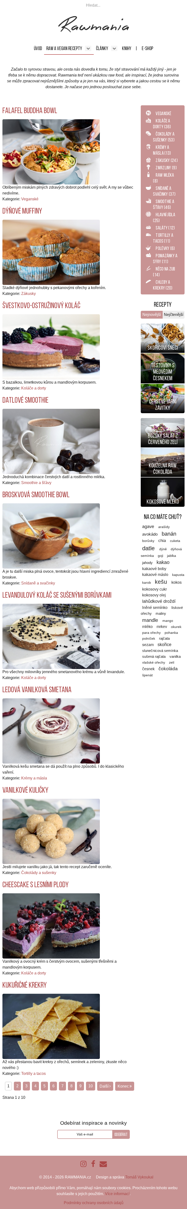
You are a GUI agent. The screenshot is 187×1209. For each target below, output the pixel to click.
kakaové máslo (155, 574)
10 (90, 1086)
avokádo (150, 534)
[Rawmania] (93, 31)
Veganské (29, 199)
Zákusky (28, 293)
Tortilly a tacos (33, 1073)
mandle (150, 620)
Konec (123, 1086)
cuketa (175, 541)
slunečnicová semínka (160, 650)
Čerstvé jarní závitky (163, 404)
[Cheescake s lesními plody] (51, 926)
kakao (163, 562)
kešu (161, 582)
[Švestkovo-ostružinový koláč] (51, 347)
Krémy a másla (34, 778)
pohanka (171, 633)
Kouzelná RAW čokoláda (163, 468)
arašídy (164, 527)
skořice (164, 644)
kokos (176, 582)
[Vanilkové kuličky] (51, 831)
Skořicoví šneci (163, 348)
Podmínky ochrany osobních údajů (93, 1203)
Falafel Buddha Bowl (29, 110)
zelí (171, 662)
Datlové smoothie (25, 400)
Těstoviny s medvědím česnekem (163, 371)
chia (162, 540)
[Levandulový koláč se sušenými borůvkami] (51, 636)
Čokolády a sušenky (38, 873)
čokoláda (168, 668)
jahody (148, 563)
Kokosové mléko (163, 501)
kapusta (178, 575)
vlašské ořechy (154, 662)
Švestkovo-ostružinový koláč (41, 305)
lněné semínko (155, 607)
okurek (176, 627)
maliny (161, 613)
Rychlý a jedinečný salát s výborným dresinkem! (162, 427)
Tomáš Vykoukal (139, 1177)
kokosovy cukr (154, 589)
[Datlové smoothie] (51, 441)
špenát (147, 675)
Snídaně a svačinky (38, 583)
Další (104, 1086)
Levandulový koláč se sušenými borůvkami (57, 595)
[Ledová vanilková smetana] (51, 731)
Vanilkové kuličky (25, 790)
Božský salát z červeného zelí (163, 438)
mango (167, 621)
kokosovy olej (154, 595)
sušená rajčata (154, 656)
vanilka (175, 656)
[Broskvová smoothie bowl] (51, 536)
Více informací (117, 1194)
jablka (171, 556)
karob (147, 582)
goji (161, 556)
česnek (149, 669)
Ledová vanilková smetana (37, 689)
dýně (163, 549)
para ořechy (152, 633)
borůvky (148, 541)
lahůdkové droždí (159, 601)
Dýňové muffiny (22, 211)
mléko (148, 627)
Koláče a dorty (33, 388)
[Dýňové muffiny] (51, 252)
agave (148, 526)
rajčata (164, 638)
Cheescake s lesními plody (35, 884)
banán (169, 534)
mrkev (162, 627)
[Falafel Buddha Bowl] (51, 152)
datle (149, 548)
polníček (149, 638)
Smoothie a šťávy (36, 483)
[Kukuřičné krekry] (51, 1026)
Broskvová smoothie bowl (36, 494)
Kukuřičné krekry (24, 985)
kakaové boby (154, 569)
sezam (148, 645)
